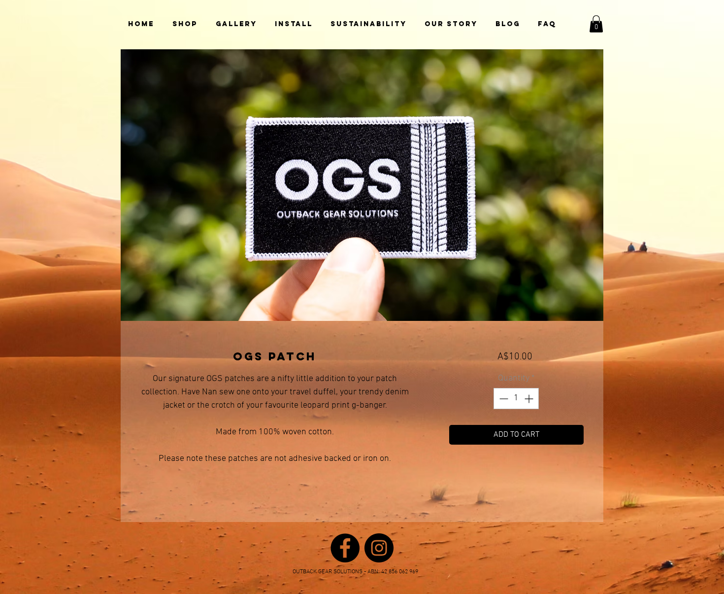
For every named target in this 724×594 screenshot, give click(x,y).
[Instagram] (379, 547)
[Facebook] (345, 547)
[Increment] (529, 398)
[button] (596, 24)
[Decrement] (502, 398)
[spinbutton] (516, 398)
